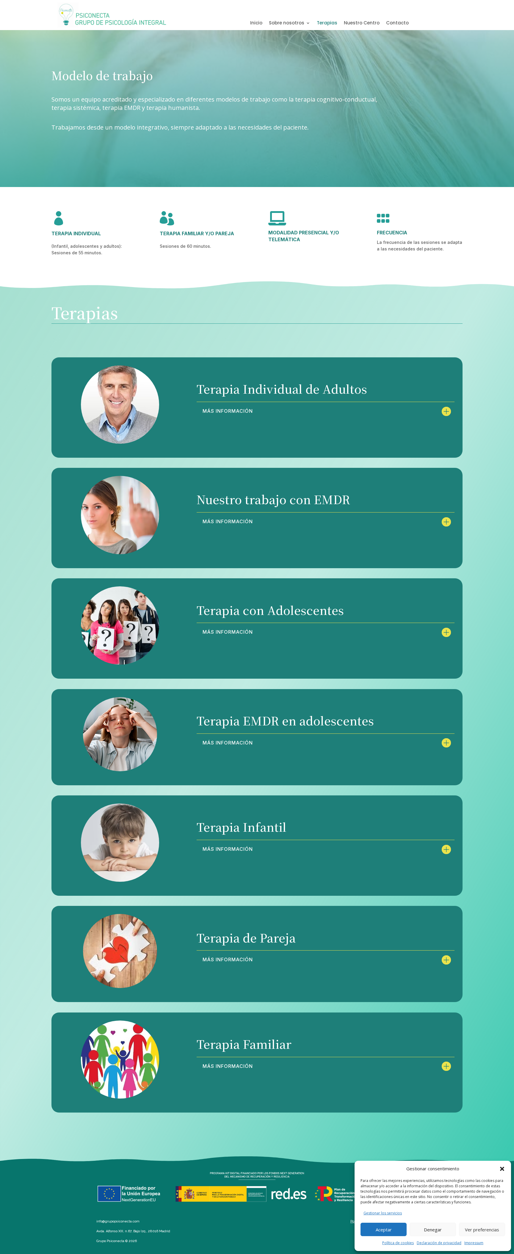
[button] (502, 1169)
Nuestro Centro (362, 23)
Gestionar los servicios (382, 1213)
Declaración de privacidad (439, 1242)
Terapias (327, 23)
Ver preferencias (482, 1230)
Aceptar (384, 1230)
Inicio (256, 23)
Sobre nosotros (286, 23)
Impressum (473, 1242)
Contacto (397, 23)
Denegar (433, 1230)
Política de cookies (398, 1242)
